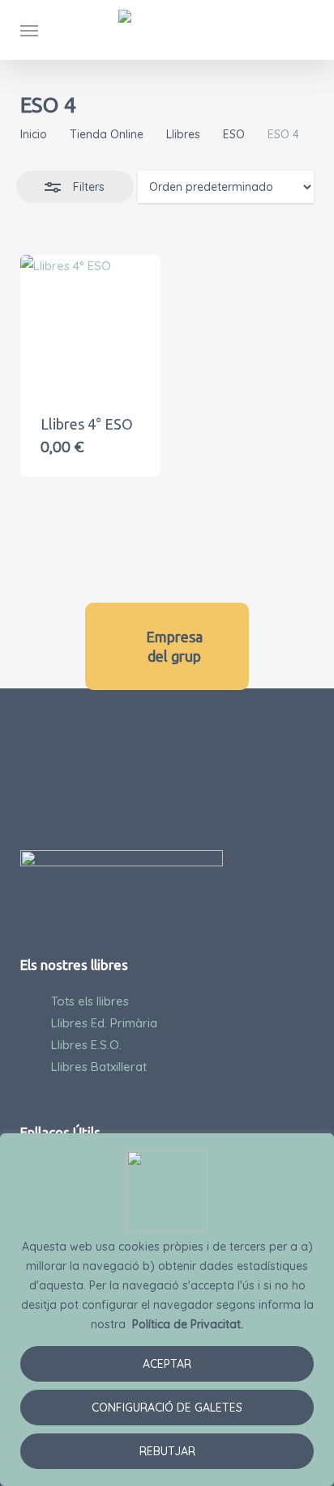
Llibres (183, 134)
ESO (234, 134)
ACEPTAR (167, 1364)
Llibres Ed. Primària (104, 1023)
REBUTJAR (167, 1451)
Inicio (33, 134)
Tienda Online (106, 134)
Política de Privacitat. (187, 1324)
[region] (167, 1309)
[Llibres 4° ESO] (90, 325)
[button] (29, 30)
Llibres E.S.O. (86, 1044)
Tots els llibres (90, 1001)
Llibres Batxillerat (99, 1066)
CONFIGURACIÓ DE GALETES (167, 1407)
